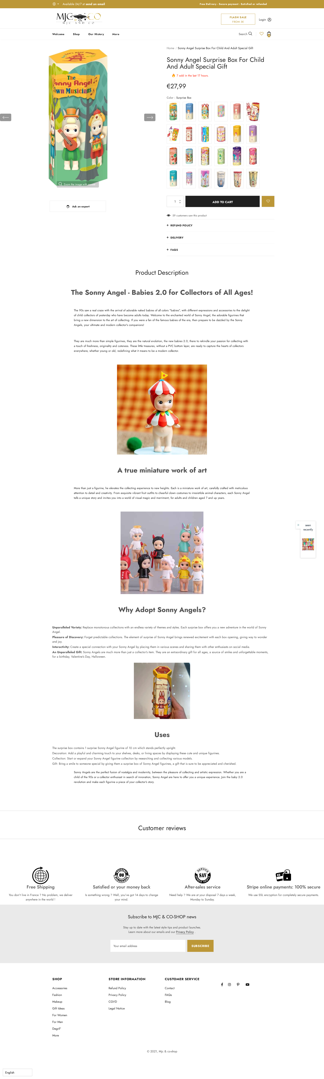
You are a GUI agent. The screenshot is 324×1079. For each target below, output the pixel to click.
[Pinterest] (240, 984)
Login (262, 19)
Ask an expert (81, 206)
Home (170, 48)
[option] (77, 117)
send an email (95, 4)
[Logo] (79, 18)
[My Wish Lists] (261, 35)
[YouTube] (249, 984)
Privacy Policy (185, 932)
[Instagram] (231, 984)
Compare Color (142, 189)
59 (174, 215)
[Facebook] (224, 984)
